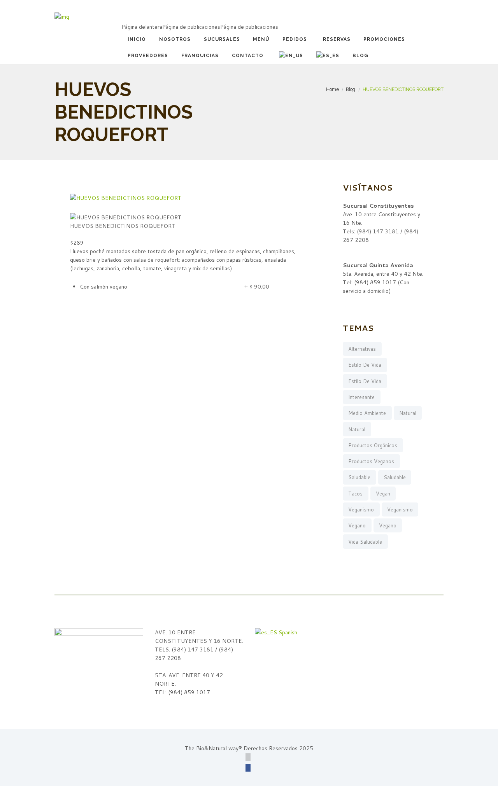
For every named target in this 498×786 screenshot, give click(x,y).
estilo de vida (364, 364)
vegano (357, 525)
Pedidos (294, 39)
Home (332, 89)
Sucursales (222, 39)
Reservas (337, 39)
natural (407, 413)
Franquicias (200, 55)
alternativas (362, 348)
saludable (359, 477)
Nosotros (175, 39)
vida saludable (365, 541)
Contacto (247, 55)
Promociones (384, 39)
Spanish (287, 632)
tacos (355, 493)
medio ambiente (367, 413)
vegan (383, 493)
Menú (261, 39)
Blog (360, 55)
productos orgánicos (372, 445)
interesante (361, 397)
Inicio (137, 39)
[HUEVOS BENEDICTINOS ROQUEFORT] (126, 198)
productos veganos (371, 461)
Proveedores (148, 55)
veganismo (361, 509)
